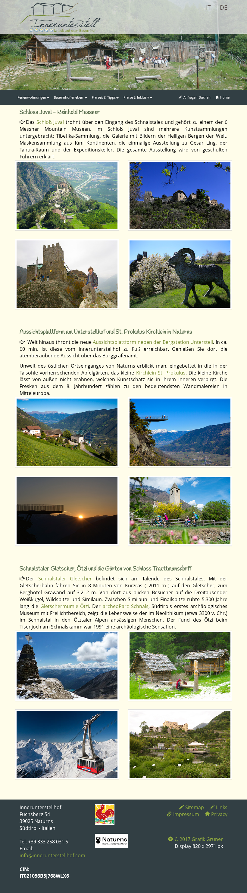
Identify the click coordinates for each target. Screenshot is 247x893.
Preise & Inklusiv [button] (136, 97)
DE (223, 7)
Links (221, 807)
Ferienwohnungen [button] (31, 97)
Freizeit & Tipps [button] (104, 97)
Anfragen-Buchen (197, 97)
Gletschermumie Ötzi (64, 606)
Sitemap (194, 807)
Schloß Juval (50, 122)
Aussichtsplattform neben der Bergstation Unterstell (153, 342)
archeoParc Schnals (126, 606)
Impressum (186, 814)
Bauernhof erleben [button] (69, 97)
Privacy (219, 814)
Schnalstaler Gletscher (65, 578)
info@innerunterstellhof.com (52, 855)
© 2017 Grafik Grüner (198, 839)
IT (208, 7)
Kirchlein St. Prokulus (161, 372)
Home (225, 97)
